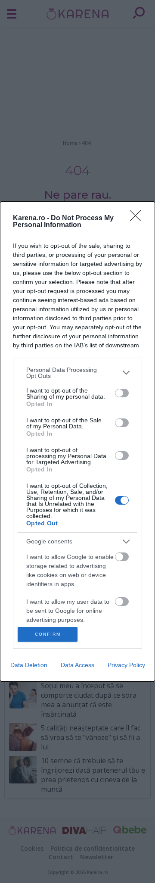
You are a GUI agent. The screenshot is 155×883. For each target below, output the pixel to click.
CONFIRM (48, 634)
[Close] (138, 218)
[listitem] (77, 373)
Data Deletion (28, 664)
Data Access (77, 664)
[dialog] (77, 442)
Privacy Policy (126, 664)
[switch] (122, 393)
